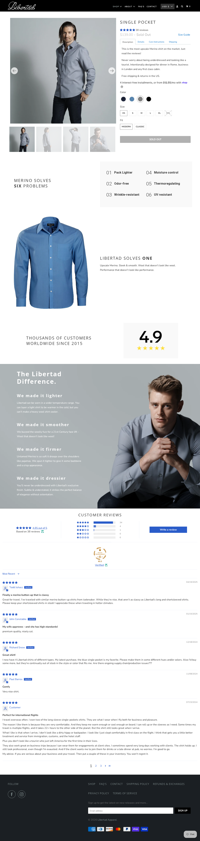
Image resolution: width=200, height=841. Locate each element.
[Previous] (14, 70)
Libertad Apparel (107, 820)
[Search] (182, 6)
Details (141, 42)
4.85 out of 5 (39, 528)
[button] (128, 30)
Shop (91, 784)
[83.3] (100, 553)
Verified (99, 565)
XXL (168, 113)
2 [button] (96, 766)
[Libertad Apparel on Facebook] (12, 794)
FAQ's (103, 784)
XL (159, 113)
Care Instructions (156, 42)
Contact (116, 784)
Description (127, 42)
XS (123, 113)
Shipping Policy (138, 784)
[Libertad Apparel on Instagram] (22, 794)
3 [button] (101, 766)
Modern (126, 126)
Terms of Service (125, 793)
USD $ (165, 6)
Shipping (173, 42)
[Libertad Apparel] (22, 6)
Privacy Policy (98, 793)
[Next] (111, 70)
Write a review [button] (168, 529)
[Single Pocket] (63, 71)
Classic (140, 126)
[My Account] (177, 6)
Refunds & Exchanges (169, 784)
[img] (10, 582)
